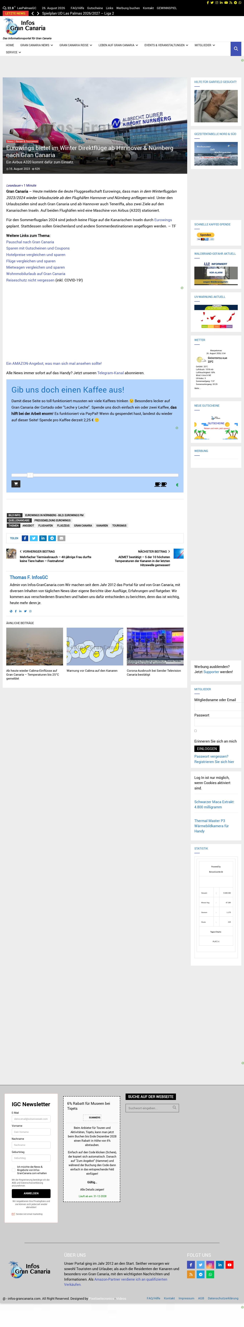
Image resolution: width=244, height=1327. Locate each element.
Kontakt (148, 8)
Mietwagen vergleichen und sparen (35, 267)
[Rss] (191, 1274)
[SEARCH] (174, 1107)
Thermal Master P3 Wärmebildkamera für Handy (211, 826)
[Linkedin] (220, 1265)
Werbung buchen (128, 8)
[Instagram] (210, 1265)
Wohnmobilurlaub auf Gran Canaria (35, 273)
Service (11, 52)
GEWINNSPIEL (167, 8)
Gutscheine (95, 8)
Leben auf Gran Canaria (116, 45)
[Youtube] (229, 1265)
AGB (201, 1298)
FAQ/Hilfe (77, 8)
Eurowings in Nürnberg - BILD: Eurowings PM (54, 515)
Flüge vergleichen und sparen (31, 260)
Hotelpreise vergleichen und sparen (35, 254)
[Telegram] (201, 1274)
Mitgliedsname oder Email (215, 699)
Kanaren (102, 525)
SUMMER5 (94, 1117)
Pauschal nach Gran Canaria (30, 241)
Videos (121, 1298)
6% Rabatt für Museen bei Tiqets (88, 1106)
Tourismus (119, 525)
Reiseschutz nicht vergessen (30, 280)
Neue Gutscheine (206, 406)
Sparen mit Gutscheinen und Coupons (38, 248)
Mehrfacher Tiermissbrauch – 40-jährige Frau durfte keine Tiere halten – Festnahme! (55, 559)
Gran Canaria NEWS (34, 45)
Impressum (186, 1298)
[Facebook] (191, 1265)
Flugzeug (63, 525)
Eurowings (163, 219)
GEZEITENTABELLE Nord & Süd (215, 134)
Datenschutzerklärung (223, 1298)
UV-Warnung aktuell (209, 297)
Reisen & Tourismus (27, 141)
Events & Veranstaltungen (165, 45)
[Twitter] (201, 1265)
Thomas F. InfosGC (29, 577)
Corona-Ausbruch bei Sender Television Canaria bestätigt (154, 672)
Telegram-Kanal (110, 372)
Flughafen (45, 525)
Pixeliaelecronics (101, 1298)
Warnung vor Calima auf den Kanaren (92, 670)
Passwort (201, 715)
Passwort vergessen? (211, 756)
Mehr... (198, 388)
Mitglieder (203, 45)
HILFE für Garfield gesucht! (215, 82)
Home (10, 45)
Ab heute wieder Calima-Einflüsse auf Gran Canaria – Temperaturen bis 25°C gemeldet (32, 674)
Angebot (28, 525)
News (10, 141)
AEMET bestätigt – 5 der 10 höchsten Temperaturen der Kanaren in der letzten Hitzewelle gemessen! (142, 561)
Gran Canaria (83, 525)
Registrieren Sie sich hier (214, 761)
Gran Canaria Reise (73, 45)
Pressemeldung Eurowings (52, 520)
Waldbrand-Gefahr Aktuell (215, 254)
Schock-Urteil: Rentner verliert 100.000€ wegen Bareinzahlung (91, 13)
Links (109, 8)
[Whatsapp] (210, 1274)
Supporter (211, 671)
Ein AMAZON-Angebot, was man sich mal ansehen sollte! (54, 363)
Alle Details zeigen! (92, 1189)
